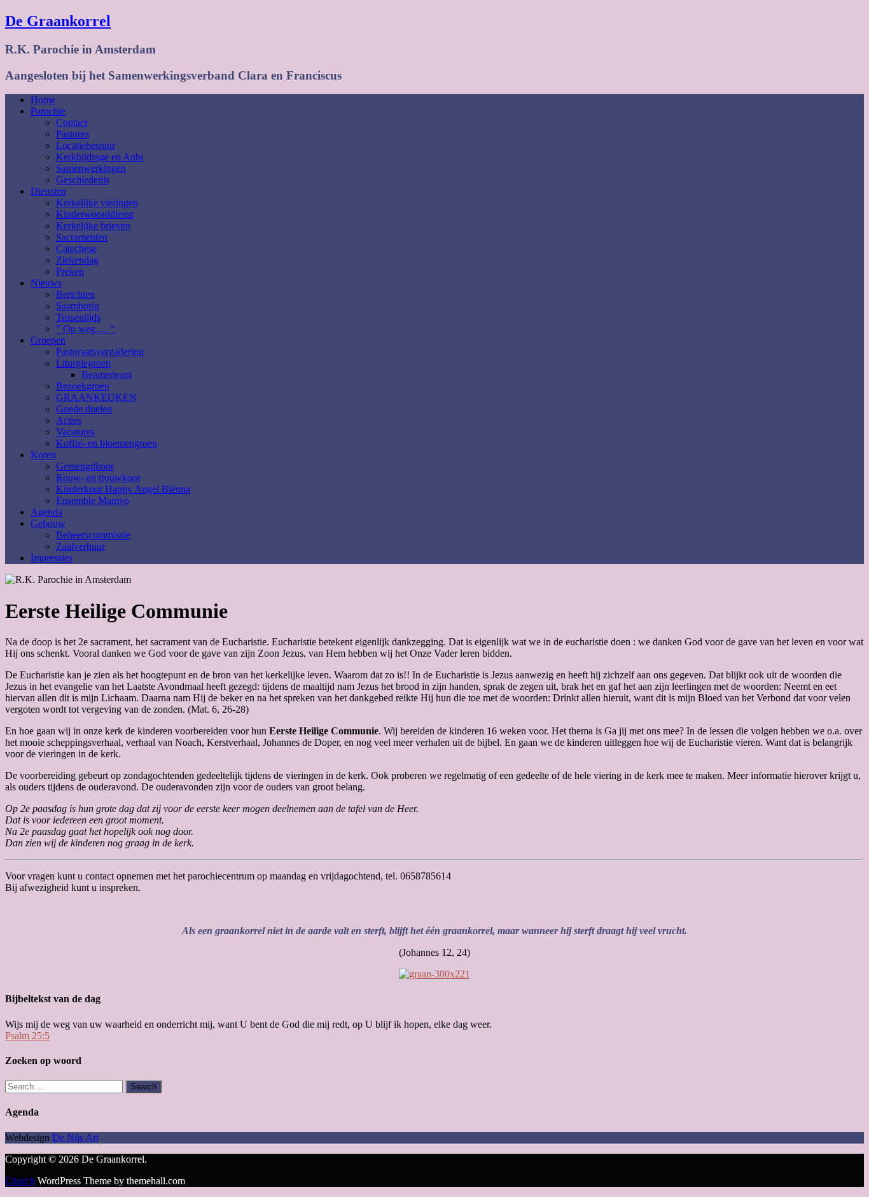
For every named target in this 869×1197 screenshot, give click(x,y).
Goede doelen (84, 408)
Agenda (46, 512)
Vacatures (75, 431)
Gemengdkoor (85, 466)
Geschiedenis (82, 179)
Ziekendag (77, 260)
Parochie (48, 111)
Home (43, 99)
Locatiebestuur (85, 145)
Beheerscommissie (93, 534)
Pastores (72, 134)
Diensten (48, 191)
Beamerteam (106, 374)
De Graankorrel (58, 21)
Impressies (52, 557)
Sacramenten (82, 237)
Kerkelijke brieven (93, 225)
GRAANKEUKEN (96, 397)
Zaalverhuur (80, 546)
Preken (70, 271)
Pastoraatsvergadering (100, 351)
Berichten (75, 294)
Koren (43, 454)
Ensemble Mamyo (92, 500)
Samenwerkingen (91, 168)
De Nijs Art (75, 1137)
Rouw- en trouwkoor (98, 477)
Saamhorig (77, 305)
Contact (71, 122)
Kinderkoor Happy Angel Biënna (123, 489)
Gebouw (48, 523)
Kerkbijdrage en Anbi (99, 156)
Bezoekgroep (82, 386)
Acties (68, 420)
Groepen (48, 340)
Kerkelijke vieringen (97, 202)
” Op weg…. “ (85, 328)
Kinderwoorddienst (95, 214)
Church (20, 1180)
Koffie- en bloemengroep (106, 443)
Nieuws (46, 282)
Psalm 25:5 (27, 1035)
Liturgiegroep (83, 363)
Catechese (76, 248)
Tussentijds (78, 317)
